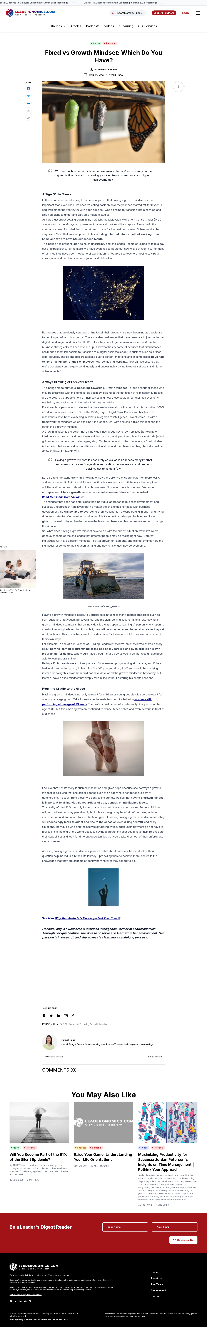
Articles (75, 26)
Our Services (147, 26)
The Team (157, 1284)
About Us (156, 1278)
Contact (156, 1296)
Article (96, 43)
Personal (110, 43)
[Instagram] (30, 1301)
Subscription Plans (164, 13)
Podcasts (92, 26)
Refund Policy (32, 1320)
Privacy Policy (16, 1320)
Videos (109, 26)
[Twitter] (15, 1301)
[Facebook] (11, 1301)
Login (185, 12)
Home (154, 1272)
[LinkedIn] (20, 1301)
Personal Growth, (79, 1024)
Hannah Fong (107, 69)
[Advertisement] (103, 969)
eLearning (126, 26)
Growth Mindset (99, 1024)
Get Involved (158, 1290)
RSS (66, 1320)
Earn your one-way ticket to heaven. (26, 1294)
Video (144, 1147)
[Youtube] (25, 1301)
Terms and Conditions (51, 1320)
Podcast (81, 1147)
